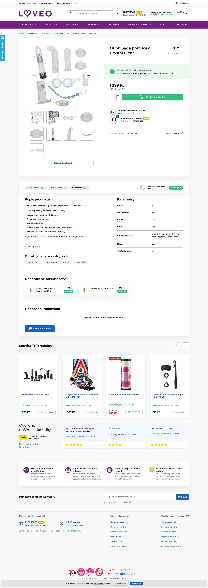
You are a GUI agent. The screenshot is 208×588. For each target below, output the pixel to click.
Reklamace (115, 536)
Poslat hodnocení (41, 328)
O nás (75, 3)
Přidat (69, 291)
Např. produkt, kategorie (85, 13)
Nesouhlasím (120, 583)
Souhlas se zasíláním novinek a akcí (118, 502)
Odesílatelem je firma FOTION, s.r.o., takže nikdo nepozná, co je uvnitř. (43, 476)
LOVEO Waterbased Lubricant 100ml (45, 289)
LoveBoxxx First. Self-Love (35, 394)
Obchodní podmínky (171, 546)
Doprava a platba (46, 3)
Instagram (76, 531)
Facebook (59, 531)
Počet (113, 97)
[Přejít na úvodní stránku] (35, 13)
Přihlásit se (184, 3)
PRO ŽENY (32, 33)
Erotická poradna (169, 527)
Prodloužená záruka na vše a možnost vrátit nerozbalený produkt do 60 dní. (128, 476)
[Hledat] (71, 13)
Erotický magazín (118, 546)
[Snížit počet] (118, 99)
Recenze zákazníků (170, 536)
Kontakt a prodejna (27, 3)
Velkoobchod (116, 541)
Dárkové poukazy (118, 531)
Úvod (21, 33)
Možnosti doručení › (126, 113)
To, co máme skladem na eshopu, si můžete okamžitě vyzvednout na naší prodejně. (87, 476)
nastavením (99, 583)
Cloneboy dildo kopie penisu (124, 394)
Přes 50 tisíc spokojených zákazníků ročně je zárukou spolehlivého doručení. (169, 476)
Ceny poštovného (169, 522)
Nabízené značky (169, 541)
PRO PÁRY (81, 262)
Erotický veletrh (168, 531)
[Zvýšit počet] (118, 95)
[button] (88, 75)
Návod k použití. (32, 246)
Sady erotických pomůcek (52, 33)
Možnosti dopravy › (146, 70)
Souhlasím (136, 583)
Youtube (43, 531)
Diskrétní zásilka (63, 3)
